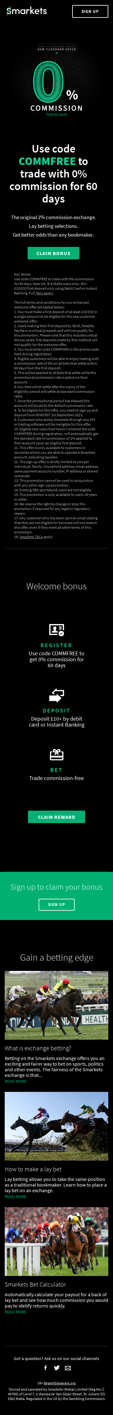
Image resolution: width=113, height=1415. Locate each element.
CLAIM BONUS (53, 253)
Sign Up (90, 11)
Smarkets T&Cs (31, 536)
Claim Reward (56, 817)
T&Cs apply (44, 293)
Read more (15, 1081)
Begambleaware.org (60, 1383)
